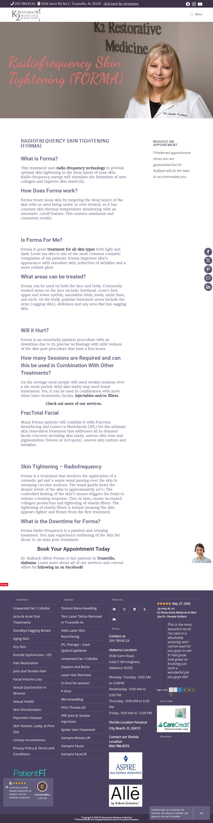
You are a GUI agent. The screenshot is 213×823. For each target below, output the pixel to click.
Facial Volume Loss (27, 679)
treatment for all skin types (70, 249)
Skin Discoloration (27, 709)
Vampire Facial (72, 746)
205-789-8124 (25, 3)
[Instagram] (124, 609)
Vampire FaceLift (74, 754)
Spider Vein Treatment (78, 729)
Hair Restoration (25, 663)
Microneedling (72, 699)
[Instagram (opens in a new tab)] (194, 4)
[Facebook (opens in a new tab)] (188, 4)
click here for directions (121, 3)
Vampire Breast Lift (76, 738)
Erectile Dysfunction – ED (32, 655)
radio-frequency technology (80, 168)
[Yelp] (144, 609)
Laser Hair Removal (76, 675)
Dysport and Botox (75, 667)
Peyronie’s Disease (27, 717)
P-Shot (66, 691)
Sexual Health (23, 701)
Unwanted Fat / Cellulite (31, 608)
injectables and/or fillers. (96, 396)
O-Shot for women (75, 683)
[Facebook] (114, 609)
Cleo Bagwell (42, 795)
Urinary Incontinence (29, 740)
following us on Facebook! (59, 567)
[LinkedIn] (134, 609)
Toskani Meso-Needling (79, 608)
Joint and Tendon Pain (29, 671)
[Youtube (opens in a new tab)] (199, 4)
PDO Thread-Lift (73, 707)
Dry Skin (19, 646)
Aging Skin (21, 638)
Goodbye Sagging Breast (32, 630)
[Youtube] (114, 619)
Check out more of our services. (74, 404)
